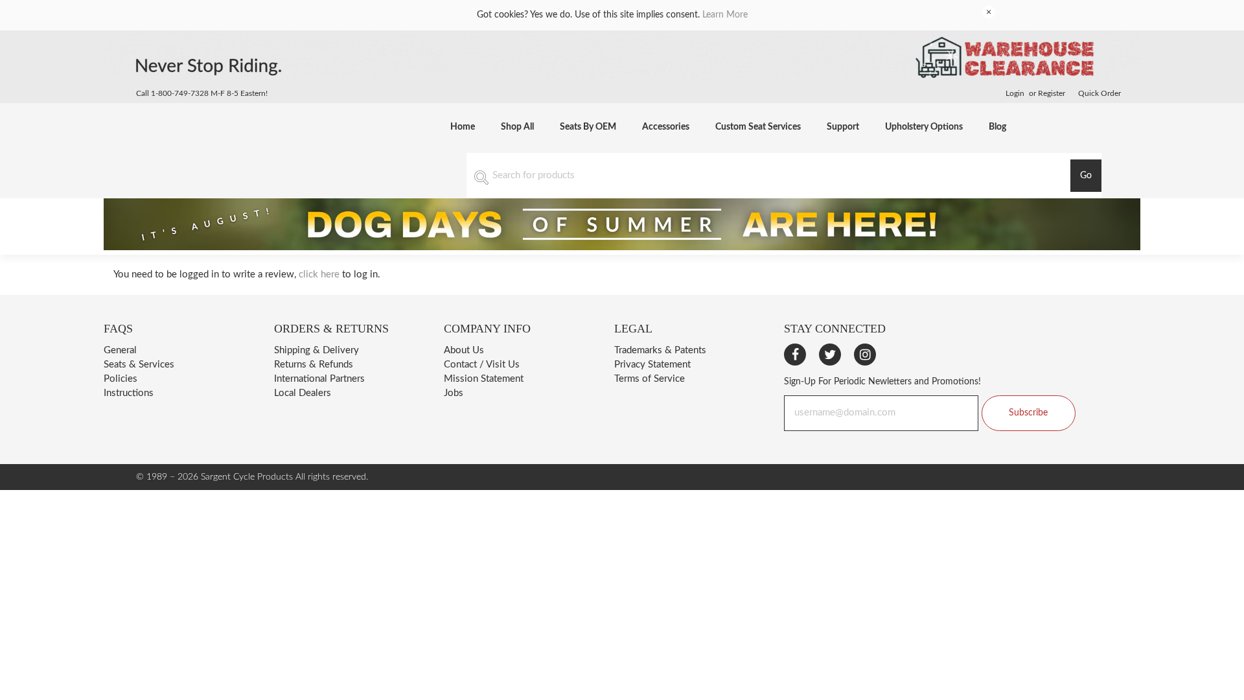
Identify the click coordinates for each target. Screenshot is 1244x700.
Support (843, 127)
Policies (120, 379)
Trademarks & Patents (660, 350)
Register (1051, 93)
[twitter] (830, 355)
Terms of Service (649, 379)
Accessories (665, 127)
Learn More (725, 14)
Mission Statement (484, 379)
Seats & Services (139, 364)
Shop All (517, 127)
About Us (464, 350)
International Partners (319, 379)
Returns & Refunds (313, 364)
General (120, 350)
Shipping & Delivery (316, 350)
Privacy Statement (652, 364)
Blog (997, 127)
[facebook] (795, 355)
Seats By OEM (588, 127)
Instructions (129, 393)
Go (1086, 175)
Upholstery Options (924, 127)
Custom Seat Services (758, 127)
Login (1015, 93)
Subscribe (1028, 412)
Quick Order (1099, 93)
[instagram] (865, 355)
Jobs (453, 393)
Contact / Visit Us (482, 364)
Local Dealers (302, 393)
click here (319, 274)
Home (462, 127)
